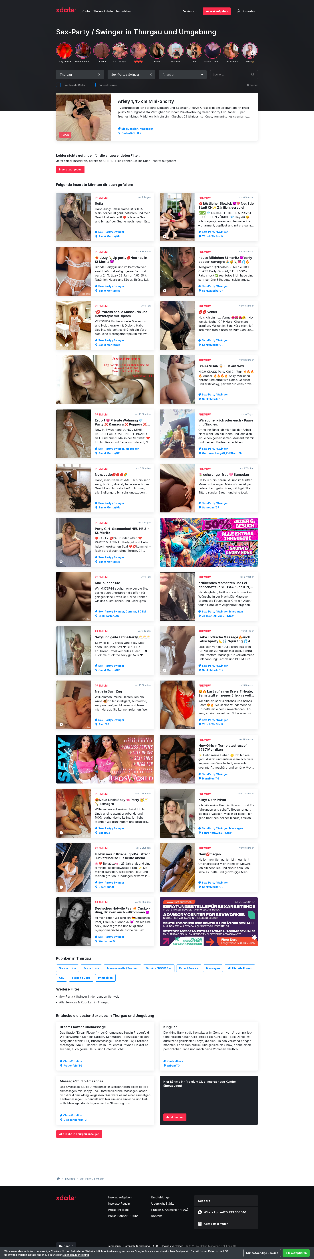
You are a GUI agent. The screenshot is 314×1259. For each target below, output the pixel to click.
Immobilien (105, 977)
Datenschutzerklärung (76, 1254)
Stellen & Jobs (81, 977)
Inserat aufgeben (217, 11)
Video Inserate (108, 85)
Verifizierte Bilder (75, 85)
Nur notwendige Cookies (262, 1252)
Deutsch (189, 11)
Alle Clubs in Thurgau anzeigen (79, 1133)
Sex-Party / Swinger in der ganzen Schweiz (89, 996)
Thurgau (70, 1178)
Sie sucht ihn (67, 968)
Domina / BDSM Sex (159, 968)
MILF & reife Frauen (240, 968)
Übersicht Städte (162, 1203)
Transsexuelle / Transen (122, 968)
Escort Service (188, 968)
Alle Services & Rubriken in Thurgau (84, 1002)
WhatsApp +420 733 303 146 (225, 1212)
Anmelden (248, 11)
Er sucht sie (91, 968)
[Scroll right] (252, 52)
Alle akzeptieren (296, 1252)
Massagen (213, 968)
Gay (61, 977)
